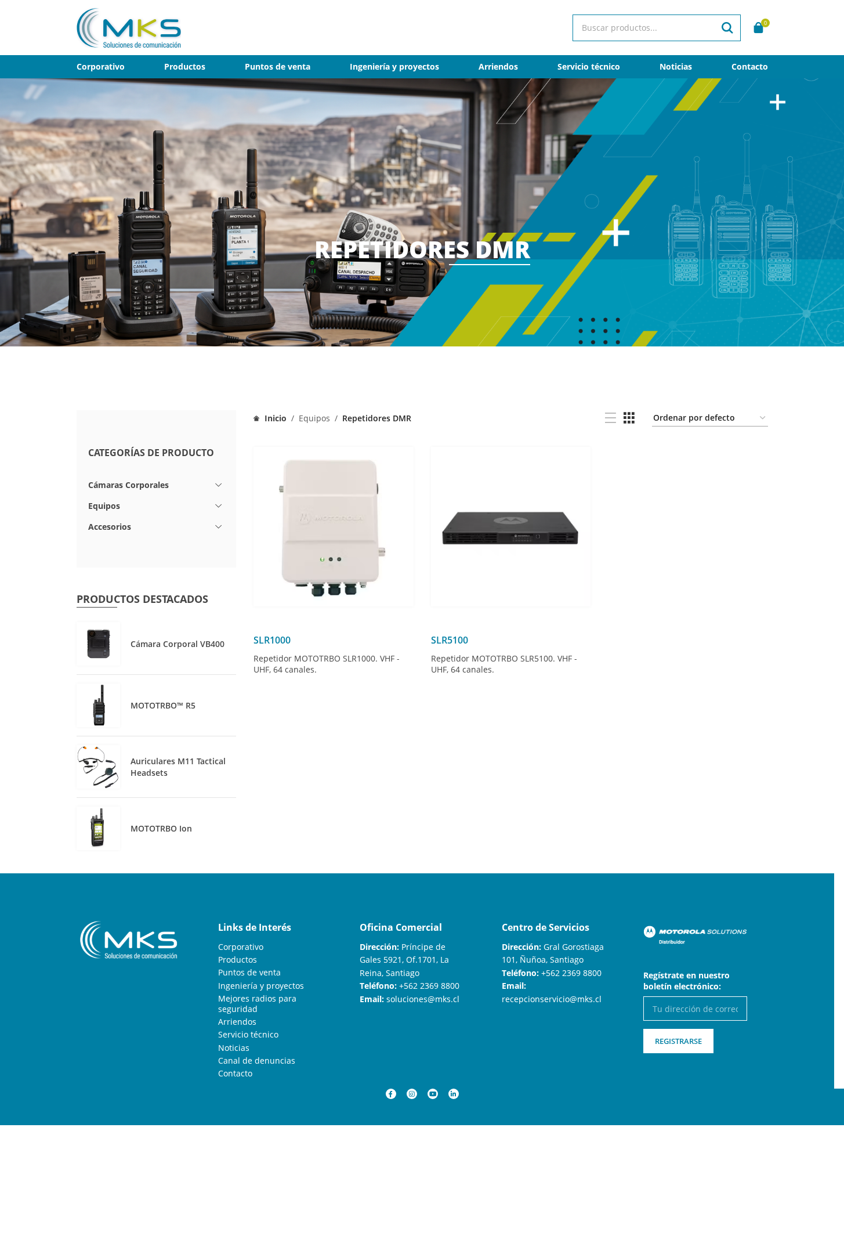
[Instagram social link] (412, 1094)
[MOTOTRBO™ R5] (98, 705)
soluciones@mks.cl (422, 998)
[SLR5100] (511, 527)
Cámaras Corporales (128, 484)
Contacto (235, 1073)
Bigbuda (57, 1137)
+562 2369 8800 (429, 985)
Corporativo (240, 946)
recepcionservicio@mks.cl (552, 998)
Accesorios (109, 526)
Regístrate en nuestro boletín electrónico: (686, 981)
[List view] (610, 418)
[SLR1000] (333, 527)
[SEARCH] (727, 28)
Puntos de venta (249, 972)
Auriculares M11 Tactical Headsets (178, 767)
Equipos (104, 505)
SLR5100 (449, 640)
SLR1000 (272, 640)
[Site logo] (129, 26)
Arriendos (237, 1021)
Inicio (274, 418)
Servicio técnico (248, 1034)
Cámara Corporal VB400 (177, 643)
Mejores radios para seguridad (257, 1003)
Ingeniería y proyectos (261, 985)
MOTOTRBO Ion (161, 828)
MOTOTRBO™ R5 (163, 705)
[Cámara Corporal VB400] (98, 644)
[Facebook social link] (391, 1094)
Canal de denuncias (256, 1060)
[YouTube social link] (433, 1094)
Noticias (233, 1047)
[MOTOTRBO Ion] (98, 828)
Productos (237, 959)
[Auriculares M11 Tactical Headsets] (98, 767)
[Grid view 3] (629, 418)
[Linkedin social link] (453, 1094)
